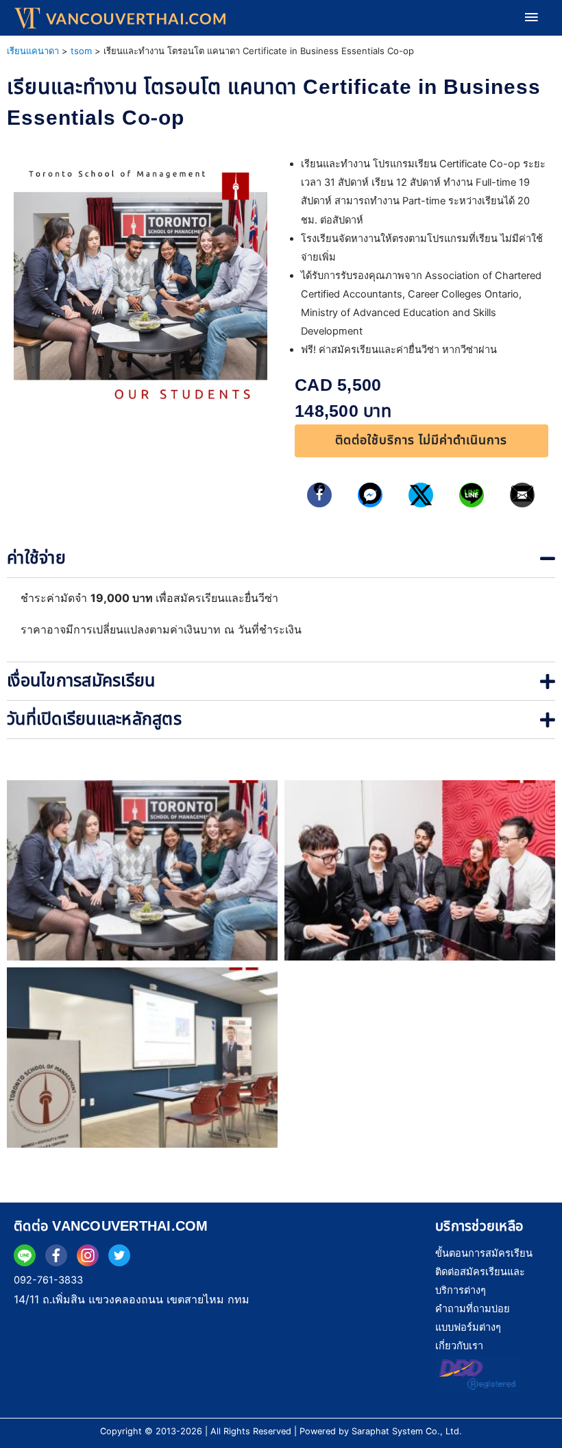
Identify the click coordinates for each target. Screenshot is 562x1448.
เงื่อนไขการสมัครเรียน (81, 681)
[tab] (281, 558)
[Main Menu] (531, 18)
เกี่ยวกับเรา (459, 1346)
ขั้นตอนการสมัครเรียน (484, 1253)
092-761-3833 (48, 1280)
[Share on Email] (523, 495)
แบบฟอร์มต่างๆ (468, 1327)
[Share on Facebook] (320, 495)
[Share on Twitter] (421, 495)
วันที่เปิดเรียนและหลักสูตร (94, 719)
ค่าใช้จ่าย (36, 558)
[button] (421, 440)
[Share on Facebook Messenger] (370, 495)
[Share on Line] (472, 495)
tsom (81, 50)
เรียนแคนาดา (33, 50)
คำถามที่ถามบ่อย (472, 1309)
